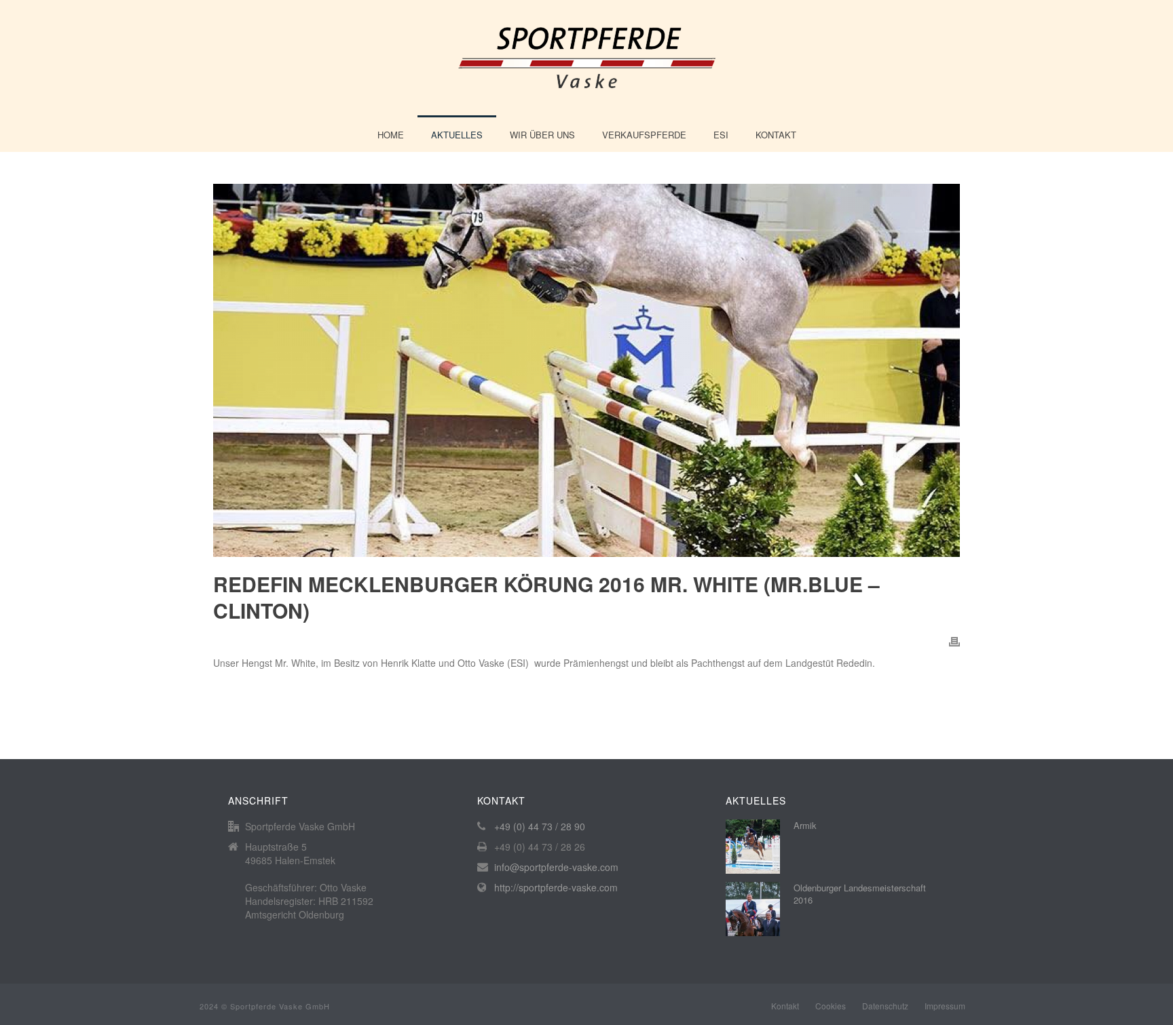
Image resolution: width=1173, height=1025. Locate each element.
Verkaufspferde (644, 134)
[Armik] (753, 846)
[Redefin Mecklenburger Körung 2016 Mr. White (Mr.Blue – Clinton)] (586, 370)
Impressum (945, 1006)
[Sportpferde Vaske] (586, 57)
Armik (805, 825)
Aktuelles (457, 134)
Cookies (830, 1006)
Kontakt (776, 134)
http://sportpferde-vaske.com (556, 887)
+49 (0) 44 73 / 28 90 (539, 826)
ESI (720, 134)
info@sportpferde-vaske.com (556, 867)
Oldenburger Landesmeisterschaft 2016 (860, 894)
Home (390, 134)
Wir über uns (542, 134)
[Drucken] (954, 641)
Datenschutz (885, 1006)
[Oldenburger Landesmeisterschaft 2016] (753, 909)
